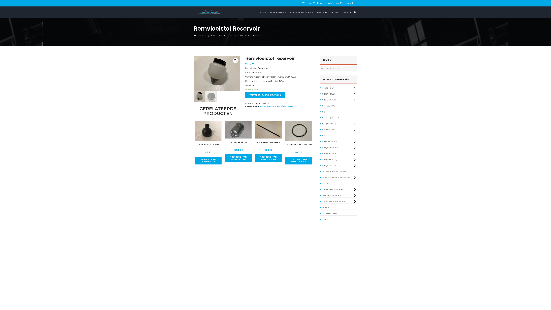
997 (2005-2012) (329, 165)
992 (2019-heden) (330, 147)
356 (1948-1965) (211, 36)
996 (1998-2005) (329, 159)
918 (323, 112)
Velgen (325, 219)
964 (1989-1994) (329, 129)
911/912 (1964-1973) (330, 100)
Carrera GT (327, 183)
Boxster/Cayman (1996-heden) (336, 177)
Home (263, 12)
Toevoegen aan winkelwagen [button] (208, 160)
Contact (346, 12)
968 (324, 135)
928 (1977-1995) (329, 124)
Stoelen (326, 207)
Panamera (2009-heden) (333, 201)
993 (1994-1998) (329, 153)
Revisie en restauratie (301, 12)
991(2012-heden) (329, 141)
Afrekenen (333, 3)
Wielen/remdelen (227, 36)
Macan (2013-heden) (331, 195)
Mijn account (346, 3)
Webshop (307, 3)
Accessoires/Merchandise (334, 171)
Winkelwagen (320, 3)
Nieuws (334, 12)
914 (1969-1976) (328, 106)
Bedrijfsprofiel (278, 12)
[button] (235, 60)
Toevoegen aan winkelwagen (265, 95)
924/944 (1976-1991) (330, 118)
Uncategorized (329, 213)
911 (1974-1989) (328, 94)
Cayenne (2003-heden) (333, 189)
